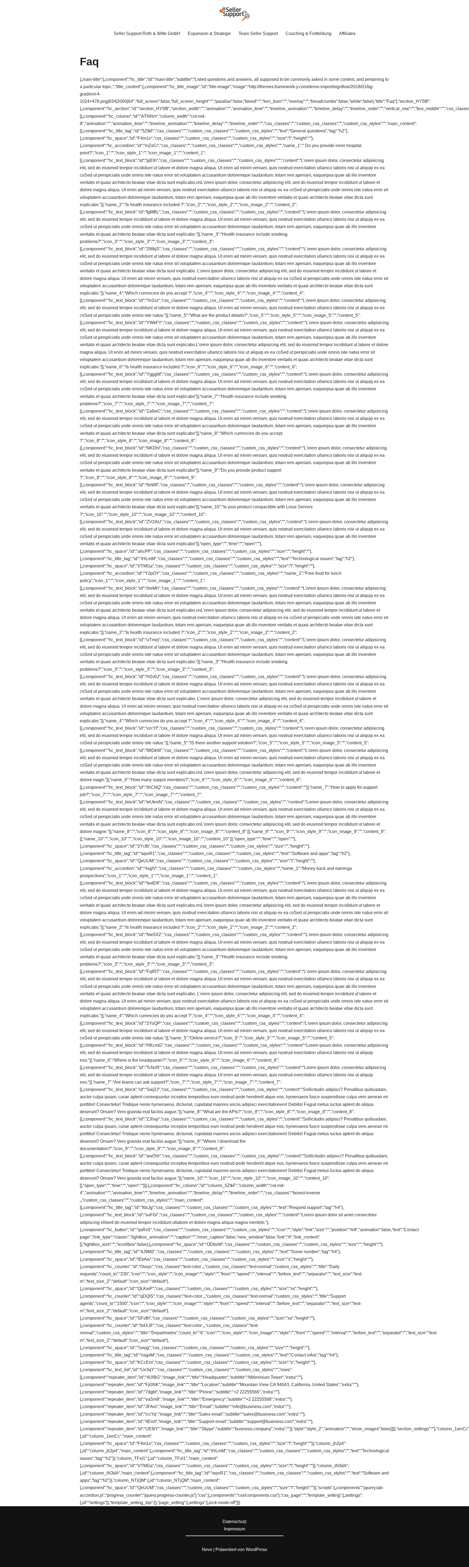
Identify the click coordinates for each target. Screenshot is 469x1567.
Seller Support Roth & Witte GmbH (147, 33)
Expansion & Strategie (209, 33)
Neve (207, 1549)
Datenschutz (235, 1521)
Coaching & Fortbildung (308, 33)
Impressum (234, 1529)
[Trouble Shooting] (234, 14)
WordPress (256, 1549)
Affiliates (347, 33)
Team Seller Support (258, 33)
